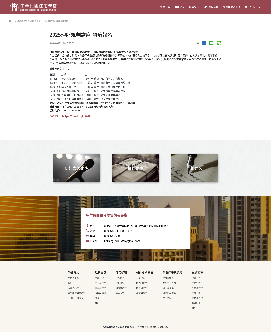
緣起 (70, 282)
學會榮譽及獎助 (231, 7)
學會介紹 (165, 7)
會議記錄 (196, 303)
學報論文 (120, 292)
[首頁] (33, 7)
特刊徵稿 (120, 282)
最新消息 (180, 7)
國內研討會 (100, 282)
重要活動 (196, 292)
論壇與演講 (35, 20)
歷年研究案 (197, 298)
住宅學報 (194, 7)
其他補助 (167, 298)
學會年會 (196, 282)
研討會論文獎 (169, 292)
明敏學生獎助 (169, 282)
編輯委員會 (121, 287)
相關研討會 (197, 287)
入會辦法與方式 (75, 298)
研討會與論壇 (210, 7)
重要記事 (250, 7)
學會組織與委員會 (76, 292)
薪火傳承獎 (168, 287)
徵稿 (97, 298)
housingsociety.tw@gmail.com (122, 241)
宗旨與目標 (73, 277)
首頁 (10, 21)
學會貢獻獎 (168, 277)
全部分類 (99, 277)
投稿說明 (120, 277)
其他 (97, 303)
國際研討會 (100, 287)
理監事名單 (73, 287)
